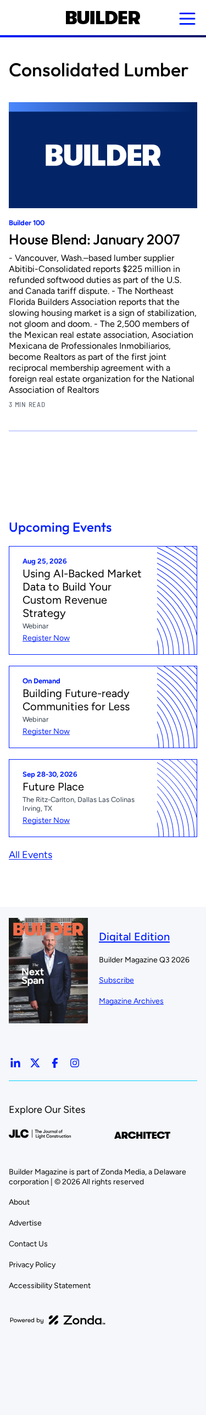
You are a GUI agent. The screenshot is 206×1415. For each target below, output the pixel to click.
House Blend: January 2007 (94, 239)
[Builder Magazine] (103, 17)
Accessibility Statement (50, 1285)
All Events (30, 855)
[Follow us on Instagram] (74, 1062)
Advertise (25, 1223)
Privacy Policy (32, 1264)
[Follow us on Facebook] (55, 1062)
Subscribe (116, 980)
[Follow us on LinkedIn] (15, 1062)
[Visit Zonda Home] (58, 1320)
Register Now (46, 638)
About (19, 1202)
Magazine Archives (131, 1001)
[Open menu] (187, 19)
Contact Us (28, 1244)
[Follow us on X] (35, 1062)
